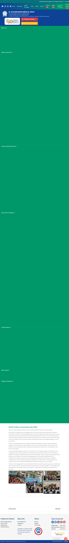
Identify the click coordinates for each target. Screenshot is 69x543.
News (37, 6)
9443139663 (62, 529)
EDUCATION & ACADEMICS (8, 212)
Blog (32, 6)
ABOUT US (4, 28)
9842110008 (62, 525)
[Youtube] (58, 522)
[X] (10, 6)
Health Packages (26, 6)
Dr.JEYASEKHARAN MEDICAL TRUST (22, 12)
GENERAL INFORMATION (7, 381)
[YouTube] (2, 6)
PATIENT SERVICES (6, 327)
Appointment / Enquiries (30, 23)
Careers (48, 6)
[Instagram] (8, 6)
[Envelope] (64, 522)
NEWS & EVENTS (5, 370)
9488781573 (62, 527)
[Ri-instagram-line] (61, 522)
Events (41, 6)
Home (13, 6)
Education (19, 6)
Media (53, 6)
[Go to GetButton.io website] (66, 541)
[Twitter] (55, 522)
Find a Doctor (60, 6)
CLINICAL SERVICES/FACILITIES (9, 146)
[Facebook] (5, 6)
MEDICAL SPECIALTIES (7, 52)
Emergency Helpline (29, 19)
